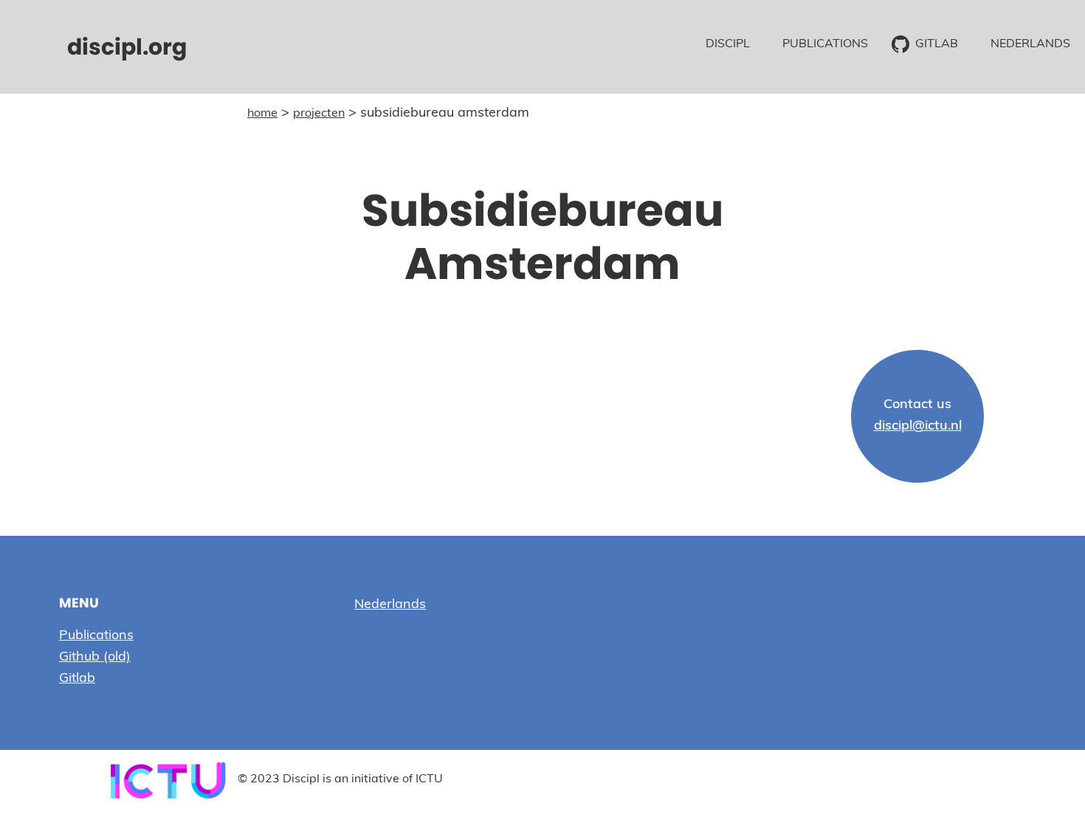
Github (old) (95, 657)
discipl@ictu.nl (918, 426)
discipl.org (127, 47)
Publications (96, 636)
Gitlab (77, 679)
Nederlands (390, 605)
